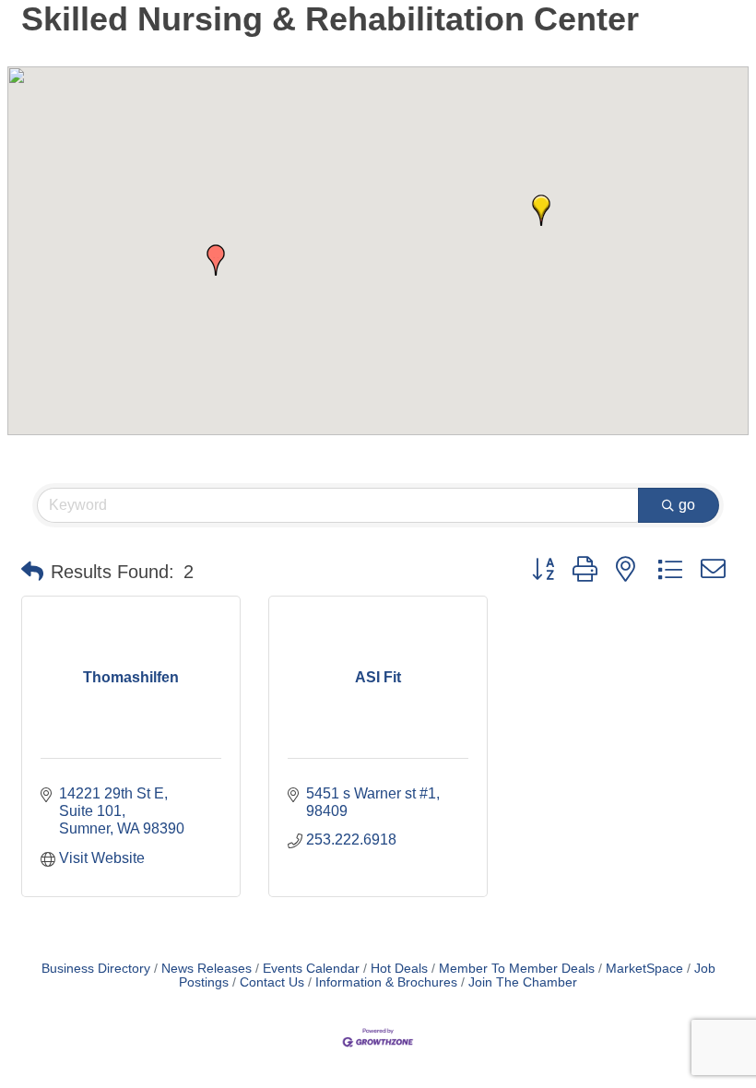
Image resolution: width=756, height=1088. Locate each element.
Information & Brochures (386, 982)
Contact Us (272, 982)
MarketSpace (644, 969)
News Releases (206, 969)
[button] (215, 260)
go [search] (687, 505)
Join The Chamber (522, 982)
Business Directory (95, 969)
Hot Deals (399, 969)
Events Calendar (311, 969)
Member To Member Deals (517, 969)
